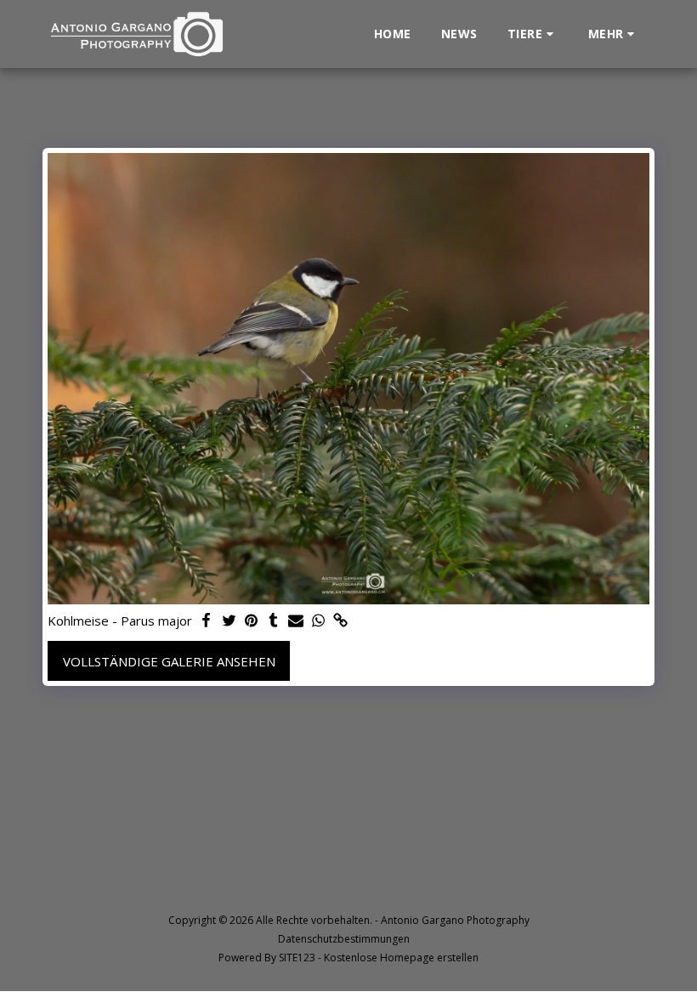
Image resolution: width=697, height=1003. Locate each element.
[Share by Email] (296, 621)
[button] (533, 34)
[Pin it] (251, 621)
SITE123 (297, 957)
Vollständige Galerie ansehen (169, 661)
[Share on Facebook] (207, 621)
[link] (340, 621)
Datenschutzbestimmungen (344, 939)
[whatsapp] (318, 621)
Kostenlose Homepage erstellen (401, 957)
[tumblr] (273, 621)
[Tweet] (229, 621)
